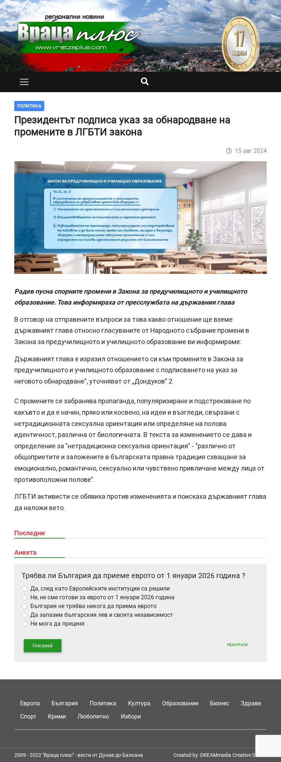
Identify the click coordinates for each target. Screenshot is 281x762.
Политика (103, 703)
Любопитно (93, 716)
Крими (57, 716)
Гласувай (43, 645)
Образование (180, 703)
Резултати (237, 644)
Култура (139, 703)
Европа (30, 703)
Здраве (251, 703)
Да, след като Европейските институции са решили (100, 588)
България (65, 703)
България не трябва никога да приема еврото (93, 606)
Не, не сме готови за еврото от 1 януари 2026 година (102, 597)
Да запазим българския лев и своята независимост (101, 614)
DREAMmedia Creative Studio (233, 755)
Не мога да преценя (57, 623)
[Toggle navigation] (24, 82)
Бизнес (219, 703)
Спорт (28, 716)
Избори (131, 716)
